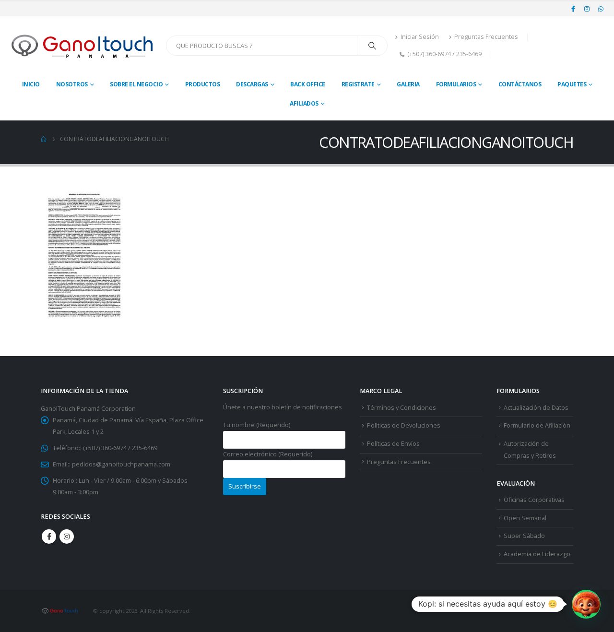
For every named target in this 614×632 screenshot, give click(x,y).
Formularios (456, 84)
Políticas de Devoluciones (403, 425)
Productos (202, 84)
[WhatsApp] (600, 8)
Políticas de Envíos (393, 444)
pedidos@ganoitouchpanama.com (121, 464)
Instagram (66, 536)
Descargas (252, 84)
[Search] (372, 45)
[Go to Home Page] (44, 139)
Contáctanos (520, 84)
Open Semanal (525, 518)
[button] (586, 604)
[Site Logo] (83, 45)
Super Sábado (524, 536)
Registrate (358, 84)
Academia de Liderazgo (537, 554)
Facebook (49, 536)
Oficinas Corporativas (534, 500)
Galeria (408, 84)
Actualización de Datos (536, 408)
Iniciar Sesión (420, 37)
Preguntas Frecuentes (486, 37)
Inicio (31, 84)
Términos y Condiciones (401, 408)
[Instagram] (587, 8)
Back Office (307, 84)
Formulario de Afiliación (537, 425)
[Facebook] (573, 8)
